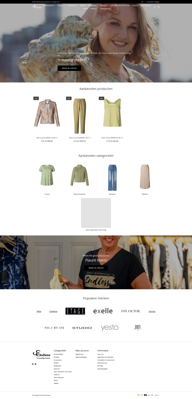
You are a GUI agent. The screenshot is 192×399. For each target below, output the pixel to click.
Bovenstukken (80, 194)
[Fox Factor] (130, 311)
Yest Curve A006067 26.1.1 (79, 137)
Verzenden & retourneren (105, 360)
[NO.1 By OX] (54, 328)
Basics (86, 9)
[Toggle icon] (154, 7)
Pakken (56, 383)
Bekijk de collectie (69, 68)
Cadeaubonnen (105, 9)
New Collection (145, 5)
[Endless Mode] (37, 7)
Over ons (100, 354)
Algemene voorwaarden (105, 357)
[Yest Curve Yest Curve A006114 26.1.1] (47, 115)
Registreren (79, 354)
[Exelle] (103, 311)
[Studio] (82, 328)
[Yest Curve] (109, 328)
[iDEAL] (139, 395)
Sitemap (100, 366)
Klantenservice (102, 363)
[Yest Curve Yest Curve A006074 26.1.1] (112, 115)
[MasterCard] (145, 395)
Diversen (57, 369)
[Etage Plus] (75, 311)
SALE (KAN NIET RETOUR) (120, 5)
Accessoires (58, 360)
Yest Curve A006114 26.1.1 (47, 137)
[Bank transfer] (152, 395)
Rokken (83, 5)
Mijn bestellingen (81, 357)
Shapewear (57, 366)
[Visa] (148, 395)
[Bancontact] (142, 395)
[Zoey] (137, 328)
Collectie (135, 5)
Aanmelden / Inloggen (153, 2)
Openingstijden (102, 369)
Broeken (112, 194)
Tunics (47, 194)
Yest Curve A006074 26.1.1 (112, 137)
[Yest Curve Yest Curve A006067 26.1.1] (80, 115)
